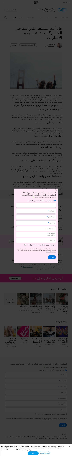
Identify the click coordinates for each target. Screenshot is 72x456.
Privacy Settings (44, 453)
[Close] (69, 447)
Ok (33, 453)
